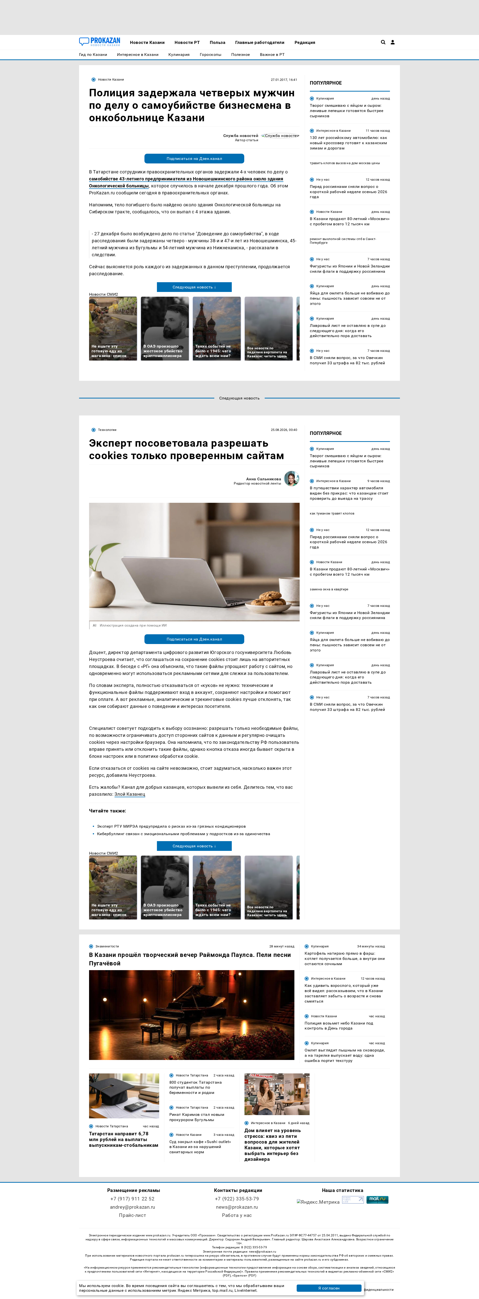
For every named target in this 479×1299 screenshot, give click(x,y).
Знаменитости (107, 946)
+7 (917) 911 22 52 (132, 1199)
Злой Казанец (130, 794)
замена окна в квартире (329, 589)
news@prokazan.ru (237, 1207)
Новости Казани (111, 79)
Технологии (107, 430)
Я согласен (329, 1288)
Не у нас (323, 179)
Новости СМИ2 (103, 294)
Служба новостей (240, 135)
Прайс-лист (132, 1215)
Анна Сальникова (263, 479)
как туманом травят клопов (332, 513)
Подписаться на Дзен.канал (194, 158)
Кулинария (325, 98)
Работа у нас (237, 1215)
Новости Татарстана (112, 1126)
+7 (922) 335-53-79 (237, 1199)
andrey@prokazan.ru (132, 1207)
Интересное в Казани (333, 130)
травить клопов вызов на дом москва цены (345, 163)
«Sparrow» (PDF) (244, 1275)
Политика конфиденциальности (368, 1290)
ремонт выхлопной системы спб (336, 239)
